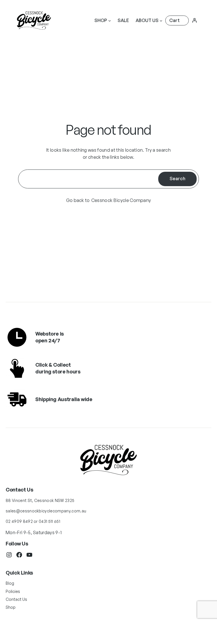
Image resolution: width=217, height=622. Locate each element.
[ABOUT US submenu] (161, 20)
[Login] (194, 20)
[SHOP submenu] (109, 20)
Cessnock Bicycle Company (121, 200)
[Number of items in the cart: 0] (177, 20)
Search (177, 178)
